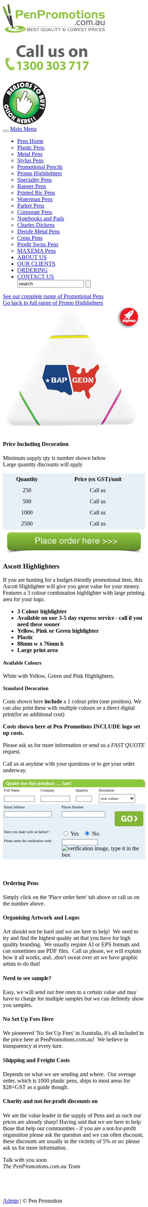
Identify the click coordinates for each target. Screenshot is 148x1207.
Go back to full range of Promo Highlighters (53, 303)
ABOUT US (32, 257)
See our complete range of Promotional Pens (53, 296)
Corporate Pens (34, 212)
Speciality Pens (34, 180)
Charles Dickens (36, 225)
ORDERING (32, 270)
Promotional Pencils (40, 167)
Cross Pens (29, 238)
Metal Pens (29, 154)
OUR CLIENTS (36, 264)
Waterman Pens (34, 199)
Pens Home (30, 141)
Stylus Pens (30, 160)
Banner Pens (31, 186)
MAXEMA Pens (36, 251)
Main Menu (23, 129)
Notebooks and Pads (40, 218)
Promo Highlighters (39, 173)
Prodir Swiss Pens (37, 244)
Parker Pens (30, 206)
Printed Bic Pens (36, 193)
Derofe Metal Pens (38, 231)
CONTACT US (35, 277)
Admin (11, 1201)
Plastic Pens (30, 147)
